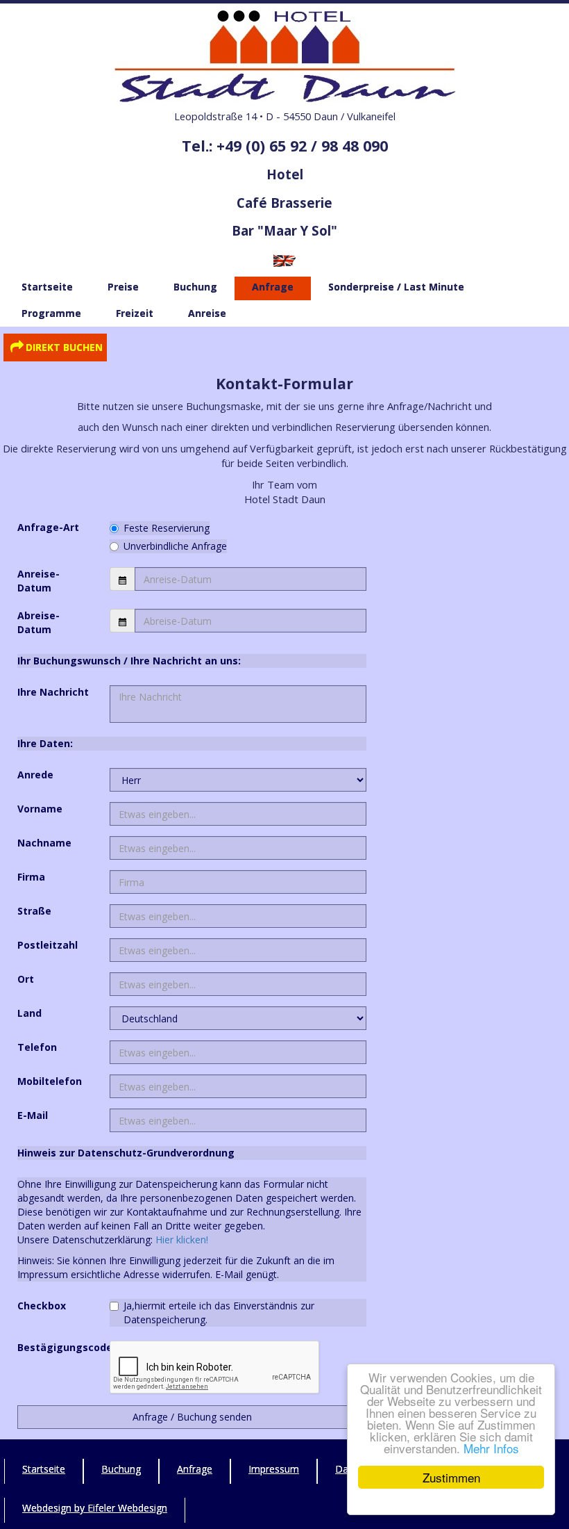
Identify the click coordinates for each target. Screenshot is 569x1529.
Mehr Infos (491, 1448)
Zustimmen (451, 1477)
